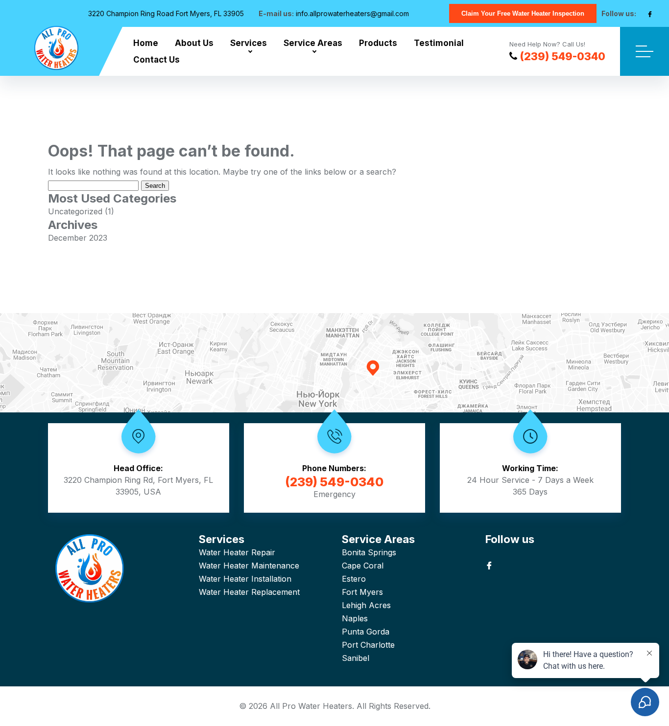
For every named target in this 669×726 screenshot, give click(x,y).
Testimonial (439, 43)
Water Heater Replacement (249, 592)
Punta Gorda (365, 631)
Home (145, 43)
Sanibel (355, 658)
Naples (355, 618)
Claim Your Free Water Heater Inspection (522, 13)
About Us (194, 43)
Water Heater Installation (245, 579)
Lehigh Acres (366, 605)
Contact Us (156, 60)
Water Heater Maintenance (249, 565)
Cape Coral (362, 565)
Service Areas (313, 43)
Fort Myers (362, 592)
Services (248, 43)
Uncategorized (75, 211)
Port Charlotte (368, 645)
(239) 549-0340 (562, 56)
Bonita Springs (369, 552)
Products (378, 43)
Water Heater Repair (237, 552)
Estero (354, 579)
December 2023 (77, 238)
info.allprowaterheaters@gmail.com (352, 13)
